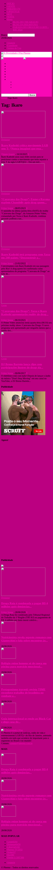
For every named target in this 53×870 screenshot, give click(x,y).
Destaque (5, 139)
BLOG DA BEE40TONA (25, 24)
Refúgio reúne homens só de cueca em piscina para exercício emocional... (24, 665)
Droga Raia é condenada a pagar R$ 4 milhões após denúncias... (24, 605)
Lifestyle (13, 847)
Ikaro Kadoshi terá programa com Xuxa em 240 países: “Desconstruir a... (25, 256)
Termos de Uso (14, 48)
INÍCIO (10, 3)
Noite (11, 852)
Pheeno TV (15, 849)
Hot (10, 855)
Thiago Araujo (8, 154)
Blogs (10, 19)
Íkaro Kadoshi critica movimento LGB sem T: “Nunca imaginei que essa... (24, 147)
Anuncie (11, 43)
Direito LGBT (15, 857)
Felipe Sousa (7, 208)
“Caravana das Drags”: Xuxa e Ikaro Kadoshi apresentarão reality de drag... (24, 313)
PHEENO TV (13, 9)
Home (4, 98)
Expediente (12, 45)
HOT (9, 14)
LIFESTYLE (13, 11)
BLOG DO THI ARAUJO (25, 22)
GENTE (11, 6)
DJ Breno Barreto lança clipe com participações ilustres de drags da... (22, 366)
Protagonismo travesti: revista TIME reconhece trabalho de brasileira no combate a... (23, 692)
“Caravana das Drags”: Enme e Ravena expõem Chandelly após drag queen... (25, 201)
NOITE (10, 16)
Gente (4, 305)
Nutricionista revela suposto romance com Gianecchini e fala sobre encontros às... (26, 639)
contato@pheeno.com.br (21, 743)
